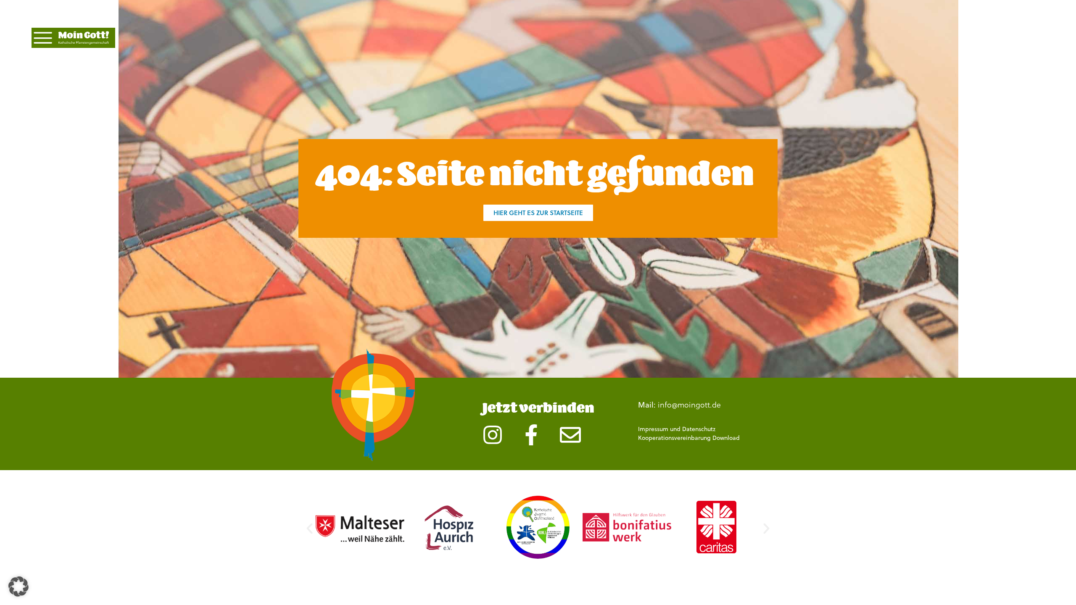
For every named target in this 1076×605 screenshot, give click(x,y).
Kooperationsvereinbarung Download (689, 438)
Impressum (653, 429)
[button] (309, 528)
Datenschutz (698, 429)
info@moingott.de (689, 405)
